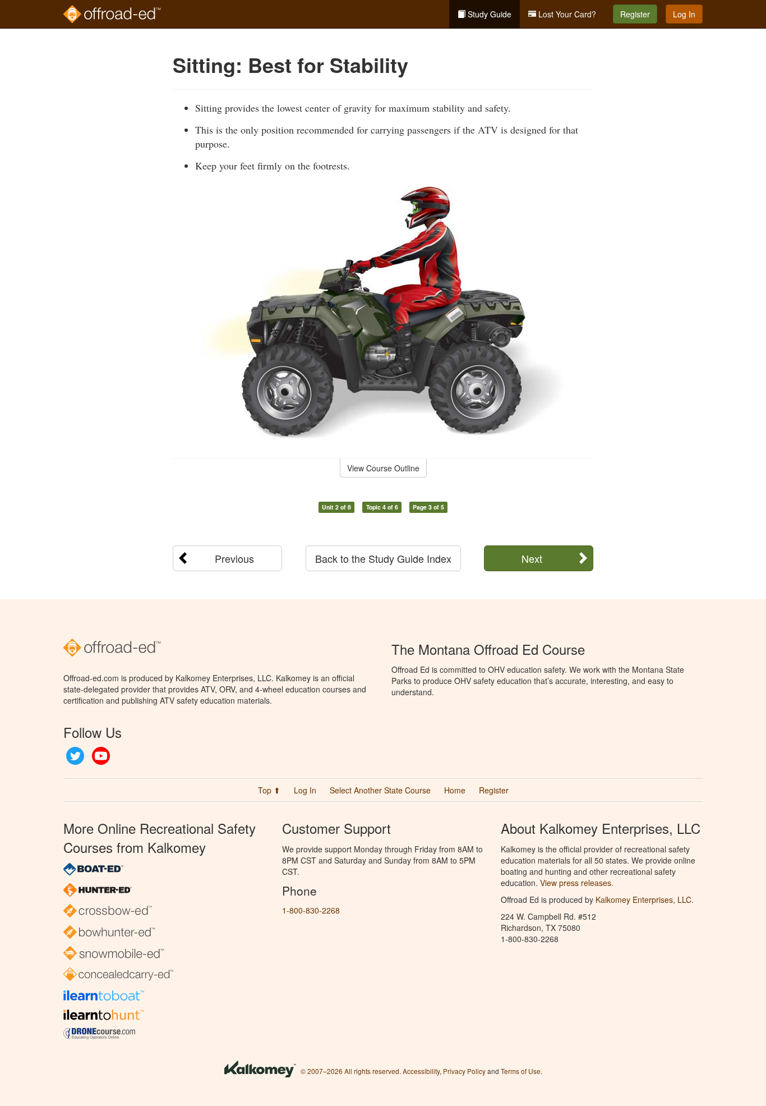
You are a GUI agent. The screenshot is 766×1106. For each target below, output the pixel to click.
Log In (684, 14)
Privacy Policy (464, 1071)
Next (532, 558)
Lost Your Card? (566, 14)
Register (635, 14)
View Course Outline (383, 468)
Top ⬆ (269, 790)
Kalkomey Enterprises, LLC (643, 899)
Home (454, 790)
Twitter (75, 756)
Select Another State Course (380, 790)
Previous (234, 558)
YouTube (101, 756)
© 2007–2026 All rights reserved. (351, 1071)
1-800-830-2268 (311, 910)
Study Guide (488, 14)
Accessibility (421, 1071)
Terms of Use (521, 1071)
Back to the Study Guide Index (383, 558)
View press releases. (576, 882)
